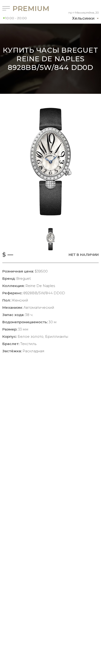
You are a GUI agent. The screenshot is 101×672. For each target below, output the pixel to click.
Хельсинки (83, 18)
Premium (25, 8)
